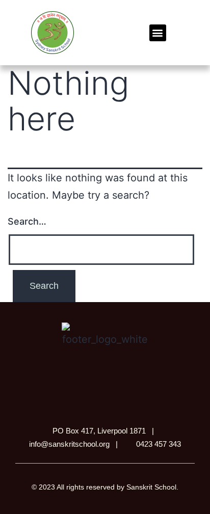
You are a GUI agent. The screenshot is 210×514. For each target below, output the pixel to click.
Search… (27, 221)
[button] (157, 32)
